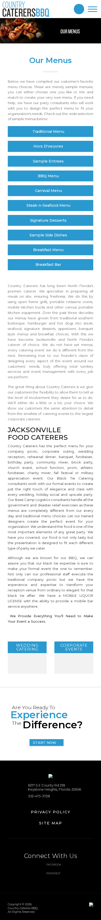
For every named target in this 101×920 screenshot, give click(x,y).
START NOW (44, 742)
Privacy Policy (50, 812)
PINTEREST (53, 873)
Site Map (50, 823)
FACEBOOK (53, 864)
